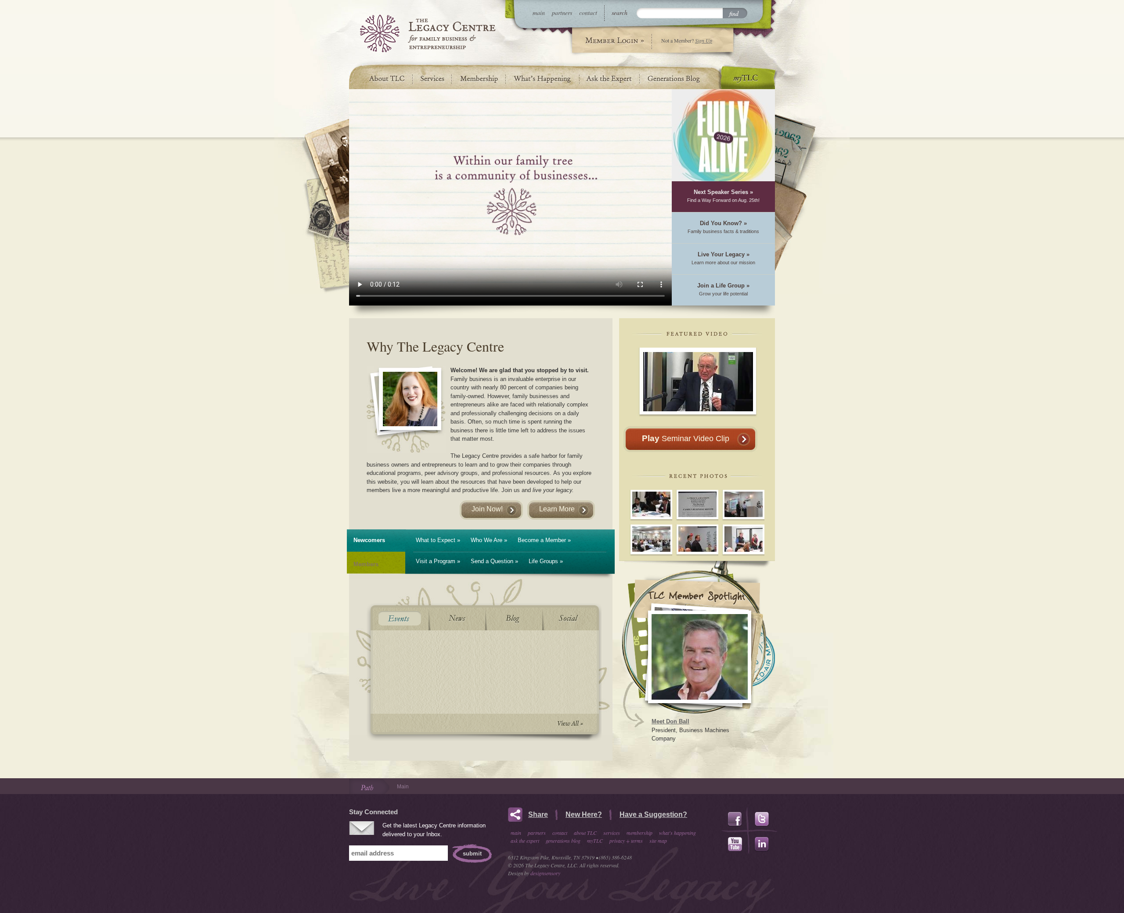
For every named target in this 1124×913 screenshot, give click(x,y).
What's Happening (542, 77)
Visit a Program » (438, 561)
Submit (472, 853)
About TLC (387, 77)
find (734, 13)
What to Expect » (438, 540)
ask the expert (525, 840)
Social (564, 617)
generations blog (563, 840)
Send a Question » (494, 561)
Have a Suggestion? (653, 814)
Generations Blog (675, 77)
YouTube (735, 844)
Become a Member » (544, 540)
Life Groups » (546, 561)
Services (432, 77)
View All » (571, 723)
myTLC (748, 77)
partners (562, 12)
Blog (508, 617)
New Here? (584, 814)
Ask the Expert (610, 77)
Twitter (762, 819)
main (539, 12)
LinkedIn (762, 844)
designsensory (545, 873)
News (451, 617)
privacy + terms (626, 840)
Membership (478, 77)
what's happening (677, 832)
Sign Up (703, 40)
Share (538, 814)
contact (588, 12)
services (611, 832)
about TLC (585, 832)
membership (639, 832)
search (619, 12)
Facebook (735, 819)
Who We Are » (489, 540)
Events (394, 617)
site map (658, 840)
